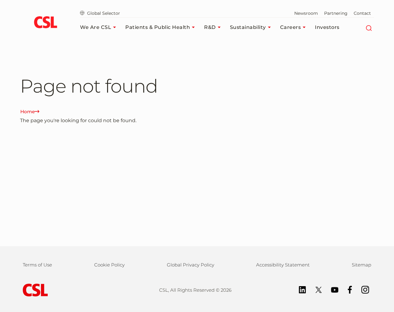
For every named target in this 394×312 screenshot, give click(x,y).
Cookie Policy (109, 265)
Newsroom (306, 13)
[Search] (368, 27)
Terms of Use (37, 265)
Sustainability (248, 27)
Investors (327, 27)
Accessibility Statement (283, 265)
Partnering (336, 13)
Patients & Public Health (157, 27)
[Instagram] (362, 289)
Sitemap (361, 265)
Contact (362, 13)
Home (27, 111)
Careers (290, 27)
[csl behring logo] (34, 290)
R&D (210, 27)
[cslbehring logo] (45, 23)
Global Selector (103, 13)
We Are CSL (95, 27)
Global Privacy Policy (190, 265)
